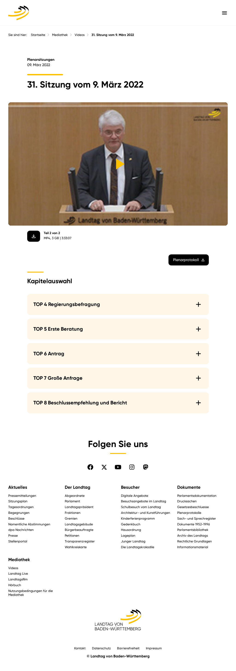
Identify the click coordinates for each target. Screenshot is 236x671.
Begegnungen (19, 513)
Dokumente (189, 487)
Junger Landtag (133, 541)
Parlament (72, 501)
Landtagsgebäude (79, 524)
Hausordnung (131, 530)
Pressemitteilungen (22, 495)
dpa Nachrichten (21, 530)
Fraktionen (72, 513)
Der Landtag (77, 487)
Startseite (38, 35)
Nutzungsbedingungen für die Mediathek (30, 593)
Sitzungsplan (17, 501)
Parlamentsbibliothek (192, 530)
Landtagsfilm (18, 579)
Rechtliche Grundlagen (194, 541)
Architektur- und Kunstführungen (145, 513)
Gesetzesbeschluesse (193, 507)
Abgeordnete (75, 495)
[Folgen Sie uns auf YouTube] (118, 467)
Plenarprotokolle (189, 513)
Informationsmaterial (192, 547)
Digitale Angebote (134, 495)
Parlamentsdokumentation (196, 495)
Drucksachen (187, 501)
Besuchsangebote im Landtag (143, 501)
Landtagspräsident (79, 507)
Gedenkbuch (130, 524)
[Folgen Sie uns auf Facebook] (90, 467)
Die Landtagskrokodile (137, 547)
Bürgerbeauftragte (79, 530)
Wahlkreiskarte (76, 547)
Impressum (154, 648)
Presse (13, 535)
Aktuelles (17, 487)
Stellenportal (17, 541)
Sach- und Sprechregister (196, 518)
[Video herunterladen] (33, 236)
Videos (80, 35)
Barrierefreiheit (128, 648)
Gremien (71, 518)
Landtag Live (18, 573)
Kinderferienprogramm (138, 518)
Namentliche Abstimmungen (29, 524)
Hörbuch (14, 585)
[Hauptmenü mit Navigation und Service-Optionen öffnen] (224, 13)
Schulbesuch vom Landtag (141, 507)
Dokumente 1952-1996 (193, 524)
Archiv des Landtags (192, 535)
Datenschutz (101, 648)
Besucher (130, 487)
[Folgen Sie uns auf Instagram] (132, 467)
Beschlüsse (16, 518)
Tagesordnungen (21, 507)
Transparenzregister (80, 541)
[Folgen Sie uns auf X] (104, 467)
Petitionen (72, 535)
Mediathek (60, 35)
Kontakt (80, 648)
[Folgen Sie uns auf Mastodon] (146, 467)
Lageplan (128, 535)
